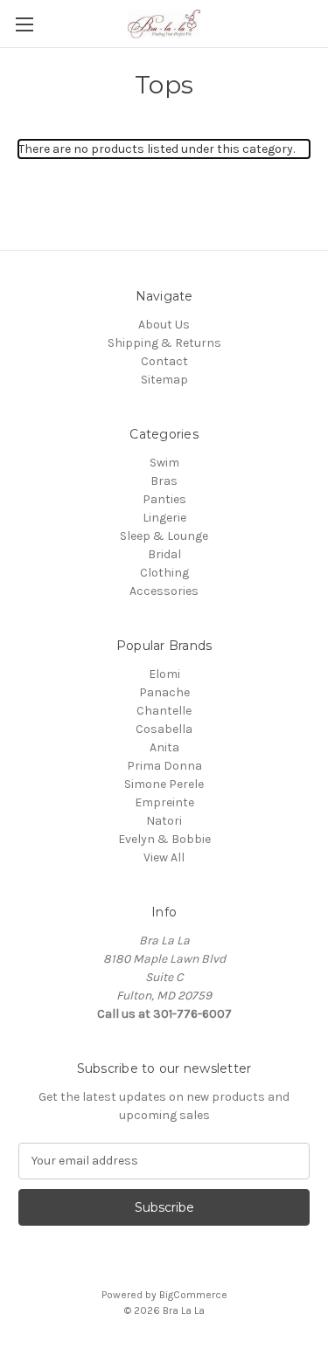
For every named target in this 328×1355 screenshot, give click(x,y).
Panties (164, 499)
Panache (164, 692)
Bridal (164, 554)
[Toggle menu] (24, 24)
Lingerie (164, 517)
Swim (164, 462)
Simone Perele (164, 784)
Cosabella (164, 729)
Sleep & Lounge (164, 536)
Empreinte (164, 802)
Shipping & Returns (164, 342)
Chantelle (164, 710)
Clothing (164, 572)
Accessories (164, 591)
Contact (164, 361)
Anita (164, 747)
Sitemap (164, 379)
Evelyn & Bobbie (164, 839)
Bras (164, 481)
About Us (164, 324)
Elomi (164, 674)
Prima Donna (164, 765)
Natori (164, 820)
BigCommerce (193, 1295)
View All (164, 857)
